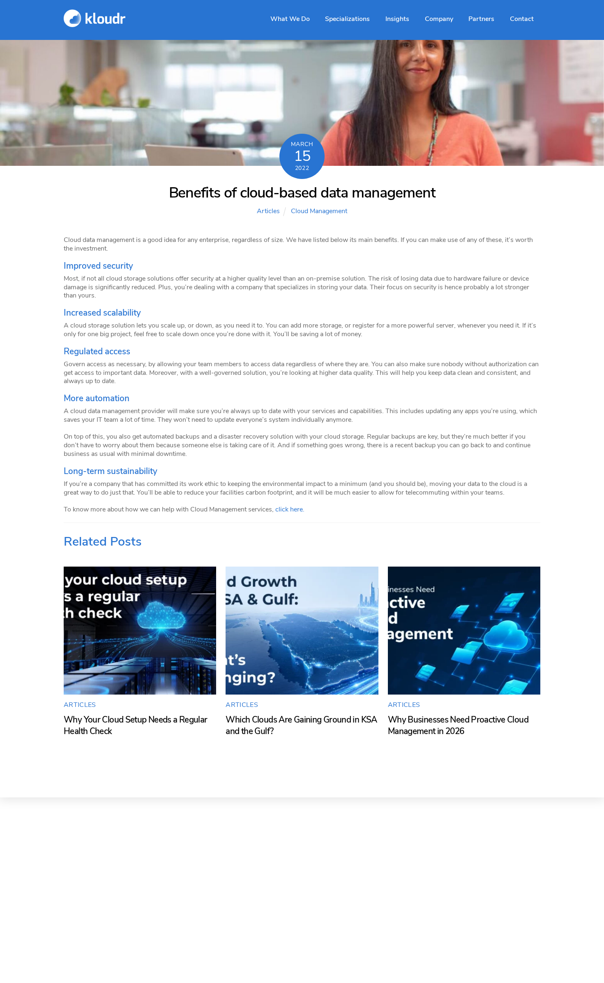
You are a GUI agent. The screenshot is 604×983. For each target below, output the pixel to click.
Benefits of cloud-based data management (302, 193)
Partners (481, 18)
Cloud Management (319, 211)
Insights (397, 18)
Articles (268, 211)
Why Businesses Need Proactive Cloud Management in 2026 (458, 725)
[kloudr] (94, 23)
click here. (289, 509)
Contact (522, 18)
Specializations (347, 18)
